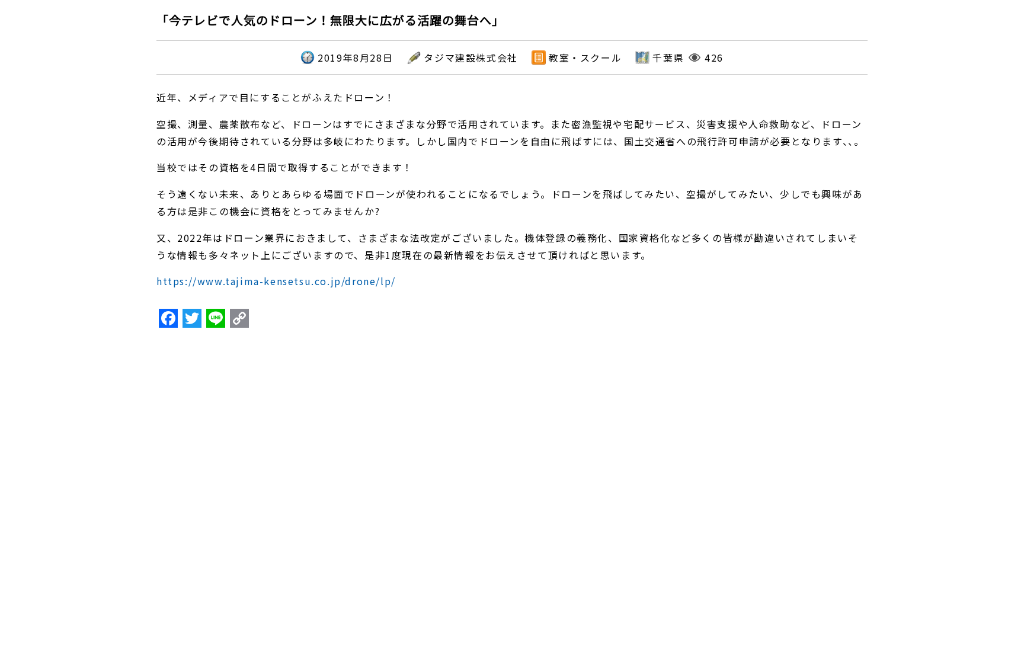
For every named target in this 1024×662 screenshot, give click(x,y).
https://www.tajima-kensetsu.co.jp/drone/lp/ (276, 281)
